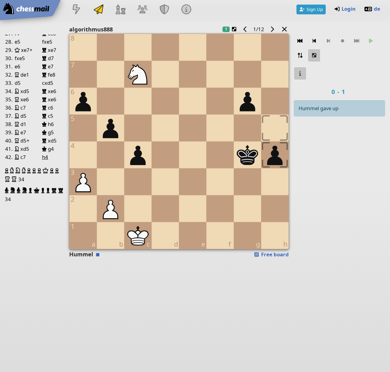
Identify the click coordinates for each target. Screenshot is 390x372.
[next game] (272, 29)
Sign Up (315, 9)
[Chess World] (120, 10)
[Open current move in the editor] (314, 55)
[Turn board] (300, 55)
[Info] (186, 10)
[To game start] (300, 41)
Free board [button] (274, 254)
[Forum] (142, 10)
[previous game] (245, 29)
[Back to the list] (284, 29)
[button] (7, 171)
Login (349, 8)
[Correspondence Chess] (98, 10)
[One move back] (314, 41)
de (377, 8)
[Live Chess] (76, 10)
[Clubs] (165, 10)
